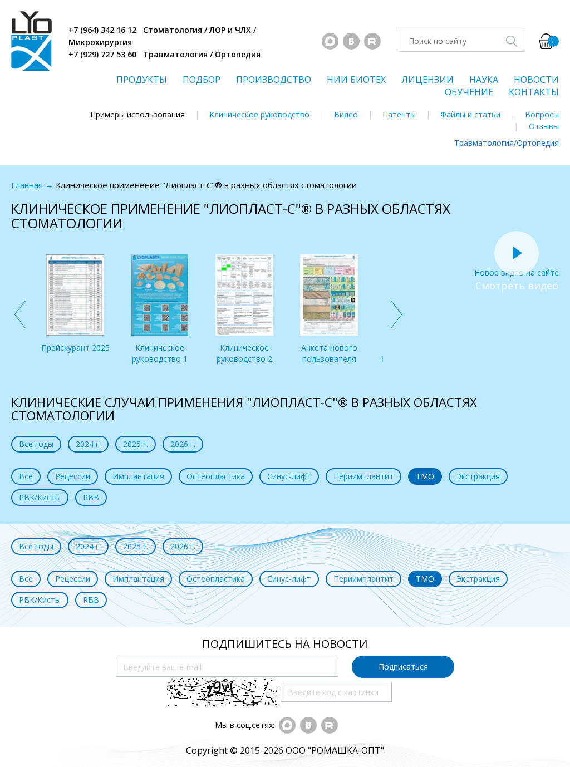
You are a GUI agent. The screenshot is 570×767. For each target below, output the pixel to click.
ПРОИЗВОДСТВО (273, 79)
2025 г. (135, 444)
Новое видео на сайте (516, 272)
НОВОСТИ (536, 79)
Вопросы (542, 114)
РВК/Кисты (40, 497)
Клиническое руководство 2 (244, 353)
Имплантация (138, 476)
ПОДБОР (201, 79)
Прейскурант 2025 (75, 347)
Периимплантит (363, 476)
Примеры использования (137, 114)
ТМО (425, 476)
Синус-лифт (289, 476)
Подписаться (403, 666)
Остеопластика (215, 476)
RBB (91, 497)
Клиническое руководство (259, 114)
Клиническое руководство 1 (160, 353)
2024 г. (88, 444)
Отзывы (544, 126)
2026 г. (182, 444)
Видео (346, 114)
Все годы (36, 444)
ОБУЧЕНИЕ (469, 92)
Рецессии (72, 476)
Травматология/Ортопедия (506, 142)
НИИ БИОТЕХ (356, 79)
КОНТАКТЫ (534, 92)
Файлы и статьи (470, 114)
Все (26, 476)
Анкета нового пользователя (329, 353)
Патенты (399, 114)
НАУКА (483, 79)
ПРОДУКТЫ (141, 79)
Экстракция (478, 476)
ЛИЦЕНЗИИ (427, 79)
